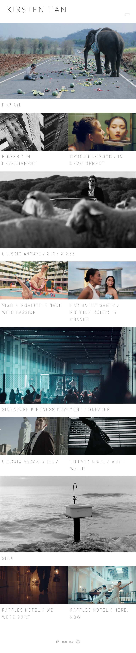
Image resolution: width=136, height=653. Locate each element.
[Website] (78, 642)
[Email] (71, 642)
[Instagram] (58, 642)
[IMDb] (64, 642)
